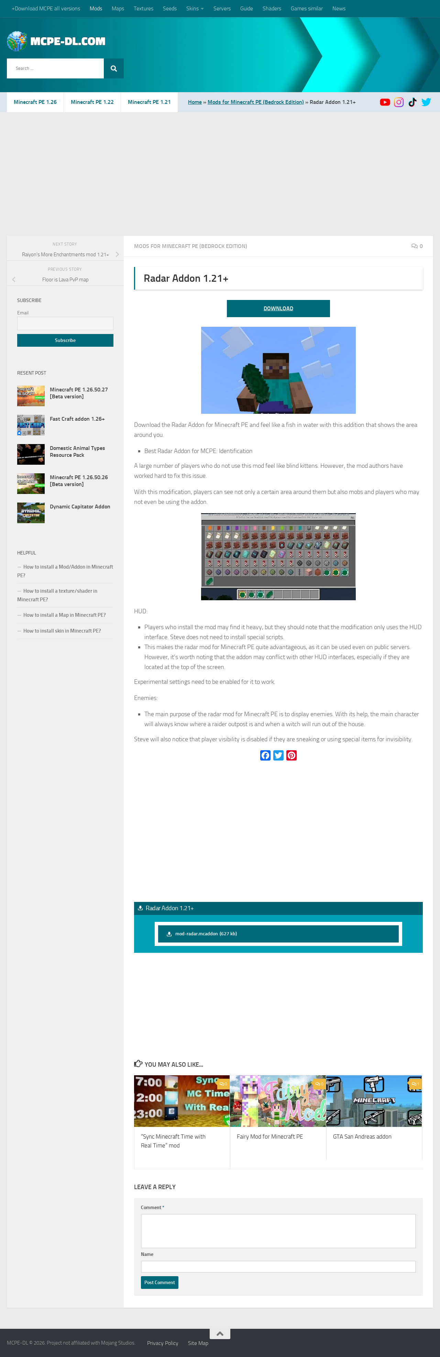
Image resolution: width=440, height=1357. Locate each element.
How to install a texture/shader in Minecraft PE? (57, 595)
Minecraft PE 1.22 (92, 102)
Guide (246, 8)
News (338, 8)
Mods (96, 8)
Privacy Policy (162, 1343)
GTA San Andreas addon (362, 1136)
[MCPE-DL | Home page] (56, 41)
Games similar (307, 8)
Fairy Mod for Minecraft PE (270, 1136)
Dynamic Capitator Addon (80, 506)
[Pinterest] (291, 755)
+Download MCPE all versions (46, 8)
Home (195, 102)
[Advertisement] (220, 164)
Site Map (198, 1343)
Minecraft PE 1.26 (35, 102)
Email (23, 313)
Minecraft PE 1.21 (149, 102)
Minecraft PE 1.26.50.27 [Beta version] (79, 393)
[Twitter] (278, 755)
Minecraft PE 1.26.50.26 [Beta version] (79, 480)
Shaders (272, 8)
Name (147, 1254)
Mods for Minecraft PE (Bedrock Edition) (256, 102)
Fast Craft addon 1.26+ (77, 419)
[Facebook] (265, 755)
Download (278, 308)
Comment (152, 1207)
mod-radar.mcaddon (206, 934)
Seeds (170, 8)
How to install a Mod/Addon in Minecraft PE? (65, 571)
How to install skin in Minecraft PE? (62, 631)
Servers (222, 8)
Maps (118, 8)
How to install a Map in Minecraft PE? (64, 615)
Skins (192, 8)
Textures (143, 8)
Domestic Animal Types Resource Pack (77, 451)
